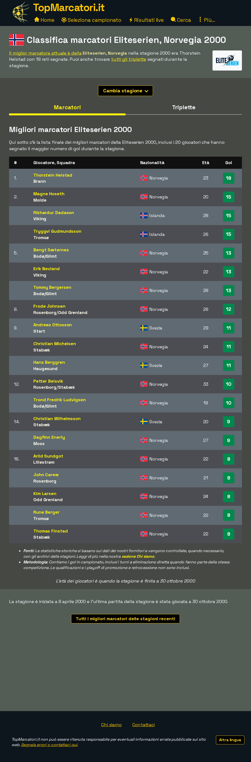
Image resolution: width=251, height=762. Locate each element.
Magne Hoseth (48, 193)
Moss (39, 443)
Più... (209, 20)
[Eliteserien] (227, 66)
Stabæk (41, 350)
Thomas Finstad (50, 531)
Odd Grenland (73, 312)
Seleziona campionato (93, 20)
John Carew (46, 474)
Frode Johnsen (49, 306)
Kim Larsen (44, 493)
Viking (39, 218)
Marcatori (67, 107)
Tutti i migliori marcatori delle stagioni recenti (125, 618)
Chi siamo (111, 724)
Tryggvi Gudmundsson (57, 231)
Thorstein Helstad (52, 175)
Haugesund (45, 368)
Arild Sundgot (48, 456)
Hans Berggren (49, 362)
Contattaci (143, 724)
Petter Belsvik (48, 381)
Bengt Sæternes (51, 250)
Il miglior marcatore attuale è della (45, 53)
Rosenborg (44, 312)
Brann (39, 181)
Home (46, 20)
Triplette (183, 107)
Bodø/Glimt (45, 256)
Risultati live (148, 20)
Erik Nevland (46, 268)
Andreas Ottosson (52, 324)
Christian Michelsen (54, 343)
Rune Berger (46, 512)
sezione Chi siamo (138, 556)
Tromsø (41, 237)
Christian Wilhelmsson (57, 418)
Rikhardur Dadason (53, 212)
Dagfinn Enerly (49, 437)
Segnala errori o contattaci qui (49, 744)
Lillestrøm (43, 462)
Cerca (183, 20)
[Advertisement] (125, 674)
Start (39, 331)
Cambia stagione (123, 90)
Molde (40, 200)
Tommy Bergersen (52, 287)
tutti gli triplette (128, 59)
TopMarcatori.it (69, 7)
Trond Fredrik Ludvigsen (59, 399)
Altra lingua (230, 739)
